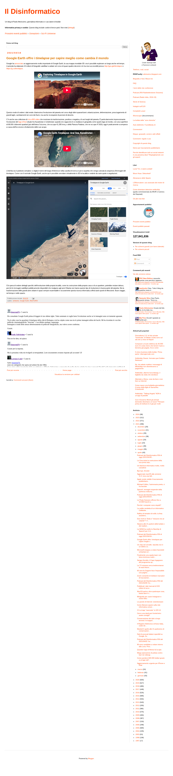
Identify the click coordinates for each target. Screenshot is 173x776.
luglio (140, 443)
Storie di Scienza (139, 102)
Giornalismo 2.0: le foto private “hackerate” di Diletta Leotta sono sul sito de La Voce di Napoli (149, 337)
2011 (138, 709)
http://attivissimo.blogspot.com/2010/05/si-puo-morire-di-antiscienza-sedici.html (148, 292)
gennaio (141, 676)
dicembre (141, 427)
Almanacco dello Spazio (142, 178)
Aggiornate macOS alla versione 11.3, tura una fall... (149, 475)
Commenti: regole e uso (142, 139)
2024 (138, 414)
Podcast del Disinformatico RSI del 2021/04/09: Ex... (150, 582)
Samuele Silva (144, 298)
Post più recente (13, 370)
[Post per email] (33, 298)
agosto (140, 440)
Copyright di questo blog (142, 143)
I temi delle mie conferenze (143, 88)
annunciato (19, 63)
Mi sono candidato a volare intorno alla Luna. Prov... (150, 645)
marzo (140, 669)
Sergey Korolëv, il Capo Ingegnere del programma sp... (150, 561)
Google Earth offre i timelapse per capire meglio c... (149, 540)
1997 (138, 741)
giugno (140, 446)
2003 (138, 734)
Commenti (140, 263)
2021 (138, 424)
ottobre (140, 433)
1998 (138, 737)
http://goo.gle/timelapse (113, 66)
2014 (138, 699)
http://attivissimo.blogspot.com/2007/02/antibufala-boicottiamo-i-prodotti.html (149, 283)
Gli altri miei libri (139, 199)
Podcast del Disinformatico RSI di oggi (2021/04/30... (149, 456)
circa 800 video (33, 119)
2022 (138, 421)
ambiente (16, 301)
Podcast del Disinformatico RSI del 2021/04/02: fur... (150, 640)
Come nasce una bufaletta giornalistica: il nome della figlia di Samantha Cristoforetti (150, 387)
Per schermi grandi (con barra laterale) (149, 246)
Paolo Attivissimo (146, 308)
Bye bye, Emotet (143, 471)
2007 (138, 721)
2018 (138, 686)
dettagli (71, 28)
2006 (138, 725)
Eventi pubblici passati (141, 226)
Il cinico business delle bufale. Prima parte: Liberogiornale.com (148, 353)
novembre (142, 430)
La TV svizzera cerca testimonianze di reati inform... (150, 566)
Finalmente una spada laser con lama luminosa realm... (149, 556)
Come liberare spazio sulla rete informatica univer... (148, 606)
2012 (138, 705)
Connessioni (137, 129)
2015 (138, 696)
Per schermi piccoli (142, 249)
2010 (138, 712)
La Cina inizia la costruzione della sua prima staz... (149, 461)
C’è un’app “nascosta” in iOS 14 (149, 610)
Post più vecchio (121, 370)
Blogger (91, 758)
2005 (138, 728)
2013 (138, 702)
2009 (138, 715)
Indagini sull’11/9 (139, 106)
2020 (138, 680)
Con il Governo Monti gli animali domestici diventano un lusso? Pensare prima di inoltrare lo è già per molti (149, 402)
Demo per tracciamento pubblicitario (146, 148)
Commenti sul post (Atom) (23, 380)
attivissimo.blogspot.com (152, 74)
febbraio (141, 672)
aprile (140, 452)
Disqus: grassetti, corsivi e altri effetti (146, 134)
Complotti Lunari (139, 111)
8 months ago (155, 284)
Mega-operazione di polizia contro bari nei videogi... (149, 654)
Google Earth (24, 301)
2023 (138, 417)
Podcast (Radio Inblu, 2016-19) (144, 97)
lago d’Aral (22, 122)
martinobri (143, 288)
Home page (67, 370)
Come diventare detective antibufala (146, 189)
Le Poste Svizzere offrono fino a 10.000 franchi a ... (149, 501)
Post (138, 259)
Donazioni (34, 33)
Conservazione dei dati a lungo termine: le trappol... (148, 619)
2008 (138, 718)
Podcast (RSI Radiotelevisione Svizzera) (148, 93)
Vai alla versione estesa (142, 274)
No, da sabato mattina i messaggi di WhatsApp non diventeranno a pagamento (148, 366)
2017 (138, 689)
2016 (138, 693)
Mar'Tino (142, 318)
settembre (142, 436)
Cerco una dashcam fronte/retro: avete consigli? (149, 614)
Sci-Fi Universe (48, 33)
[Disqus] (67, 337)
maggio (141, 449)
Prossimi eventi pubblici (16, 33)
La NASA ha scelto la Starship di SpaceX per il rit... (149, 530)
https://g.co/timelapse (14, 69)
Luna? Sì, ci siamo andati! (142, 169)
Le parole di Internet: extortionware (150, 602)
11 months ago (154, 313)
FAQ (134, 83)
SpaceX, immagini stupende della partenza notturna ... (149, 490)
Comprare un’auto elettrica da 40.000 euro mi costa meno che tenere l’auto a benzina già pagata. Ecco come (149, 346)
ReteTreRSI (34, 301)
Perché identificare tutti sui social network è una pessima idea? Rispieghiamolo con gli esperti (148, 155)
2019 (138, 683)
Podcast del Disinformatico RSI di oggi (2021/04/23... (149, 496)
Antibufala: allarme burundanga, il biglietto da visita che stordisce (147, 374)
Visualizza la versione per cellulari (67, 374)
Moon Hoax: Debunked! (142, 173)
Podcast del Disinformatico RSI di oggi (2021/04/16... (149, 535)
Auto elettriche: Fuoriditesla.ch (144, 125)
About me (149, 79)
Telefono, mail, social (141, 69)
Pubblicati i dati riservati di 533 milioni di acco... (148, 587)
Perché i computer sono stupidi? (149, 505)
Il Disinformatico (32, 11)
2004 (138, 731)
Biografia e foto (138, 79)
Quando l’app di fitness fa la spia (149, 650)
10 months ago (159, 293)
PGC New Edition (146, 278)
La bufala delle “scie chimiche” (144, 120)
